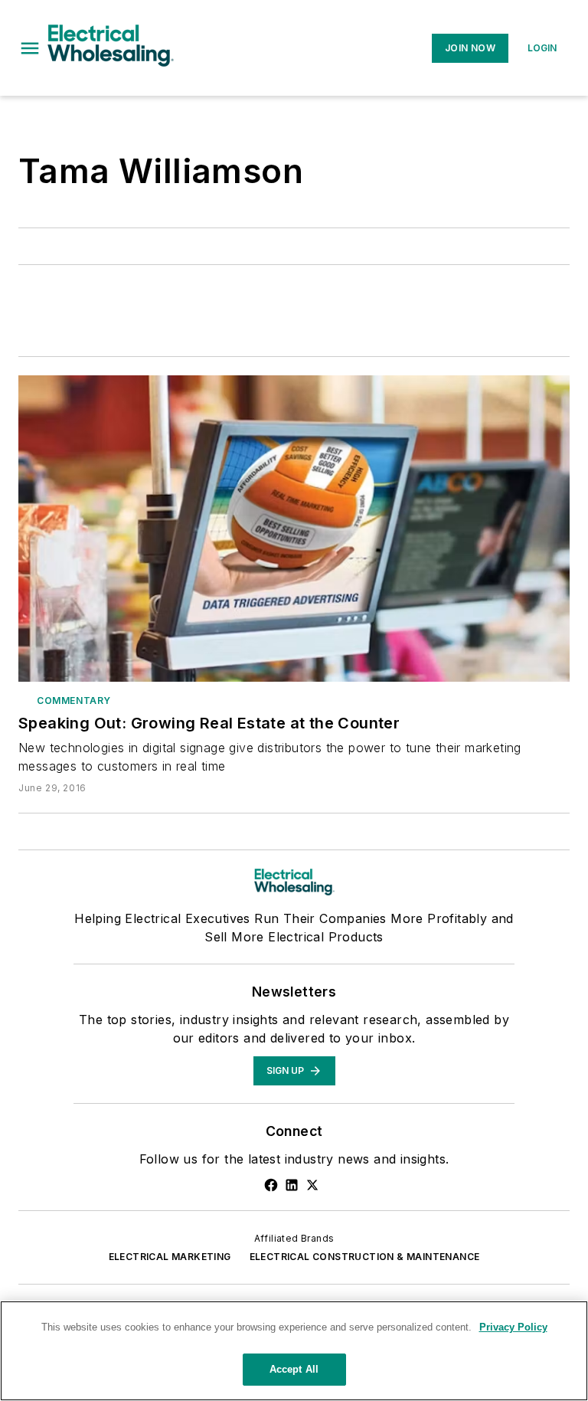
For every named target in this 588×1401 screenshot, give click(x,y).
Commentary (74, 700)
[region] (294, 1351)
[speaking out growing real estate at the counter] (294, 528)
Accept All (294, 1369)
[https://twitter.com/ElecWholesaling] (312, 1185)
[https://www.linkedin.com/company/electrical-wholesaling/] (291, 1185)
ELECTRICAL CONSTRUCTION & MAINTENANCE (365, 1256)
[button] (29, 48)
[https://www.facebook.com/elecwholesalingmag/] (271, 1185)
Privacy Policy (513, 1327)
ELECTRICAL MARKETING (170, 1256)
